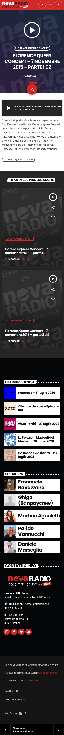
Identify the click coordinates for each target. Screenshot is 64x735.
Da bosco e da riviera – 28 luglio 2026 (37, 455)
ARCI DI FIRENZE (48, 673)
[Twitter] (21, 632)
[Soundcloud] (16, 713)
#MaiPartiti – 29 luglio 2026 (38, 424)
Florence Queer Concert (32, 48)
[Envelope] (28, 632)
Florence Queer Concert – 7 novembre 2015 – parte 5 (26, 251)
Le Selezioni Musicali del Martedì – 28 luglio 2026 (36, 439)
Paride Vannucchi (31, 531)
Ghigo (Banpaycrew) (35, 500)
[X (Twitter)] (11, 713)
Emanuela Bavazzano (31, 484)
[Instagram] (7, 632)
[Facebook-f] (14, 632)
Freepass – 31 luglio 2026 (36, 393)
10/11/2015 (29, 76)
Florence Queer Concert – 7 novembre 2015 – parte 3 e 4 (27, 332)
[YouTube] (6, 713)
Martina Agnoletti (39, 515)
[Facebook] (25, 713)
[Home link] (15, 5)
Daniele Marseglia (30, 547)
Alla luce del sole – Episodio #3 (38, 408)
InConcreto (31, 680)
